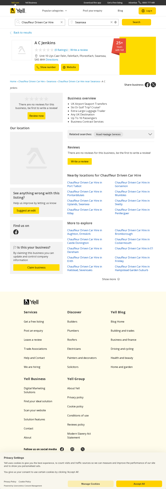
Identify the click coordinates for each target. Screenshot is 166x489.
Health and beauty (122, 358)
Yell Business (31, 2)
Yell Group (76, 379)
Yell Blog (118, 312)
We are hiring (32, 367)
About (27, 437)
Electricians (74, 349)
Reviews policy (76, 424)
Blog (120, 10)
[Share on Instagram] (72, 449)
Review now (36, 116)
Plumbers (73, 330)
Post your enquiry (92, 10)
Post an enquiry (33, 330)
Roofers (72, 339)
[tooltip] (115, 22)
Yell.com (15, 2)
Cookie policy (75, 406)
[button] (62, 22)
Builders (72, 321)
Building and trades (122, 330)
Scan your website (35, 410)
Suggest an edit (26, 210)
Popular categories (52, 10)
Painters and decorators (82, 358)
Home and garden (122, 367)
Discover (74, 312)
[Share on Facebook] (147, 84)
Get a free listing (114, 2)
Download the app (92, 2)
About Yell (73, 388)
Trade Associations (35, 349)
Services (30, 312)
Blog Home (117, 321)
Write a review (79, 50)
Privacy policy (75, 397)
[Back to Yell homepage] (18, 10)
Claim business (36, 267)
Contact (28, 428)
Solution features (34, 419)
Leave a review (33, 339)
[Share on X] (153, 84)
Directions (52, 59)
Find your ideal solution (38, 401)
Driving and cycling (122, 349)
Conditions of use (78, 415)
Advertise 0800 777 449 (142, 2)
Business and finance (123, 339)
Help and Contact (34, 358)
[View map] (36, 158)
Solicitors (72, 367)
